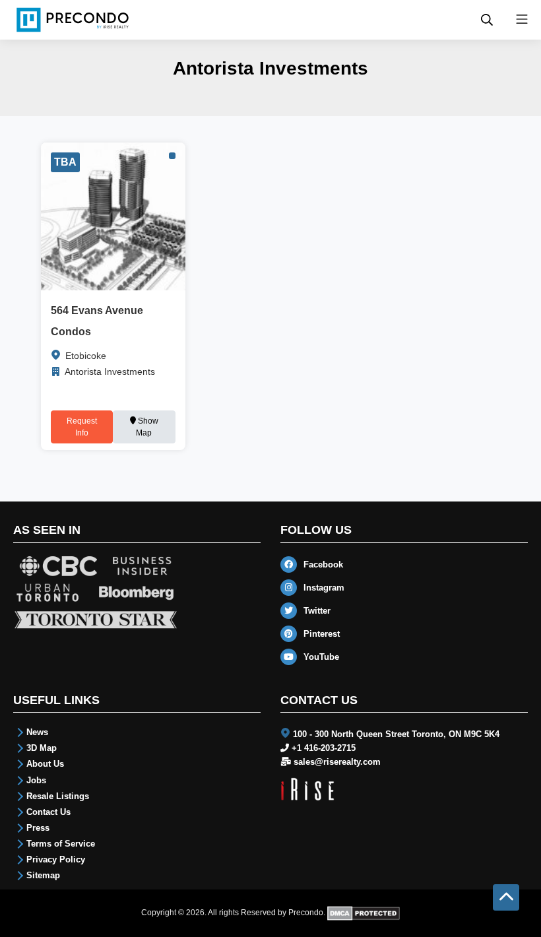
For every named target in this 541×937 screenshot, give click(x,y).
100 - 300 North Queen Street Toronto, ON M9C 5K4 (396, 734)
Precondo (305, 912)
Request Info (82, 426)
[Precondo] (72, 20)
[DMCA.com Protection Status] (363, 912)
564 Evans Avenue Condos (97, 321)
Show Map (147, 426)
